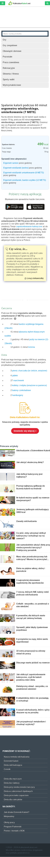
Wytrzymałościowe (12, 85)
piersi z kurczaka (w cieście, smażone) (29, 371)
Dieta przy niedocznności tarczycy (19, 787)
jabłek (15, 376)
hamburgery (17, 395)
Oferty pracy (9, 822)
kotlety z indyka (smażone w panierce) (29, 385)
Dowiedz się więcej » (25, 431)
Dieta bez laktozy (11, 783)
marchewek (18, 380)
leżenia (31, 347)
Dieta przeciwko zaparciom (16, 795)
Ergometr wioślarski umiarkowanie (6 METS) (23, 172)
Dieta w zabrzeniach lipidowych (18, 791)
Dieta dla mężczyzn (13, 779)
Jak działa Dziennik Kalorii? (16, 812)
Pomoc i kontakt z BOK (14, 831)
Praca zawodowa (11, 62)
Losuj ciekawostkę (35, 278)
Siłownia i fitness (11, 74)
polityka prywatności (19, 853)
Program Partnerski (12, 827)
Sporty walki (8, 79)
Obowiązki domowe (12, 51)
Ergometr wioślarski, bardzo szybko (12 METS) (24, 180)
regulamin (38, 850)
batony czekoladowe (21, 390)
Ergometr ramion (10, 163)
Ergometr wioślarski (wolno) (16, 168)
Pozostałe (7, 56)
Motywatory (9, 816)
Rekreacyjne (9, 68)
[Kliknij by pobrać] (14, 207)
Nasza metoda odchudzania (16, 757)
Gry (4, 39)
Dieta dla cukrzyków (13, 799)
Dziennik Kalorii (11, 761)
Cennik (7, 769)
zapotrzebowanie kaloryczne (29, 226)
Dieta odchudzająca (13, 765)
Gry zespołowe (10, 45)
